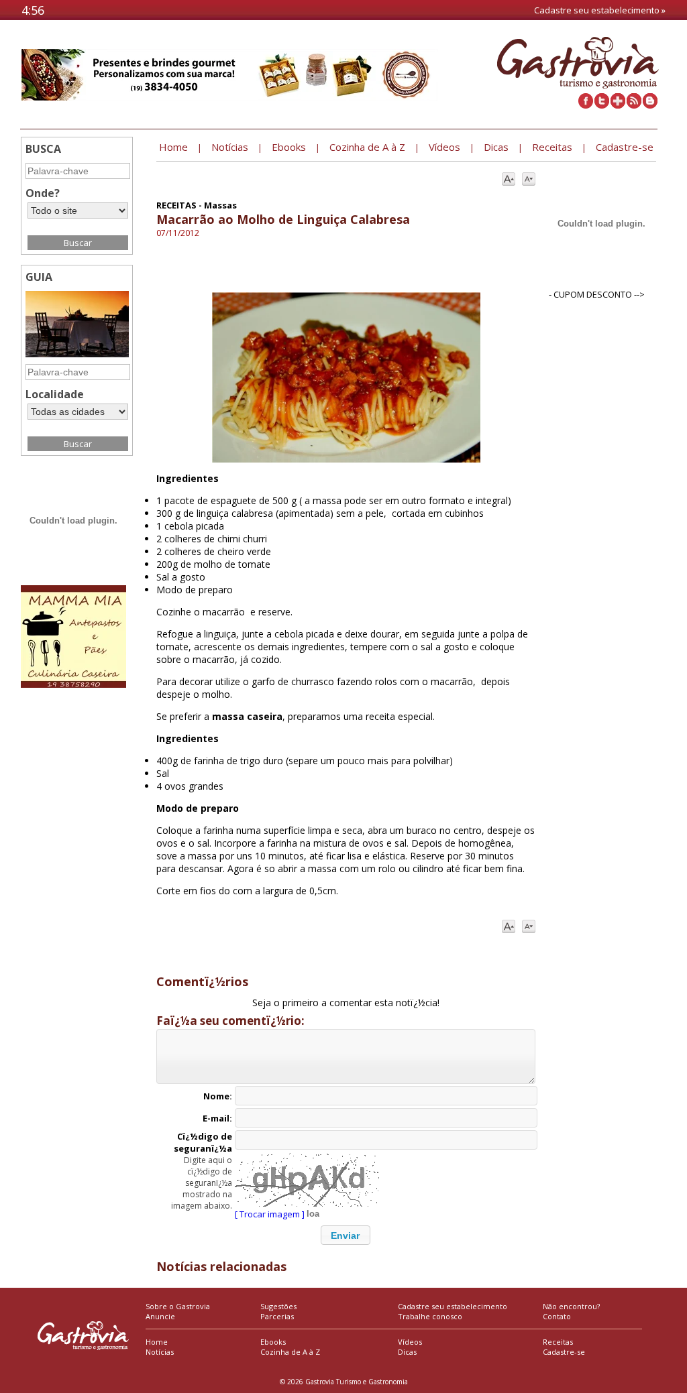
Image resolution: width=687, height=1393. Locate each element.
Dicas (407, 1352)
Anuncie (160, 1316)
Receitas (558, 1342)
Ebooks (273, 1342)
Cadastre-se (564, 1352)
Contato (557, 1316)
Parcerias (277, 1316)
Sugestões (278, 1306)
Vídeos (410, 1342)
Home (157, 1342)
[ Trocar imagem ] (270, 1214)
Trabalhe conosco (430, 1316)
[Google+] (618, 105)
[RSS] (634, 105)
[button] (345, 1235)
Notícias (160, 1352)
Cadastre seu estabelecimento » (600, 10)
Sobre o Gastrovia (178, 1306)
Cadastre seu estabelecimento (452, 1306)
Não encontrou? (571, 1306)
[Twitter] (601, 105)
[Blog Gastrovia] (650, 105)
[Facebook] (585, 105)
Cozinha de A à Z (290, 1352)
